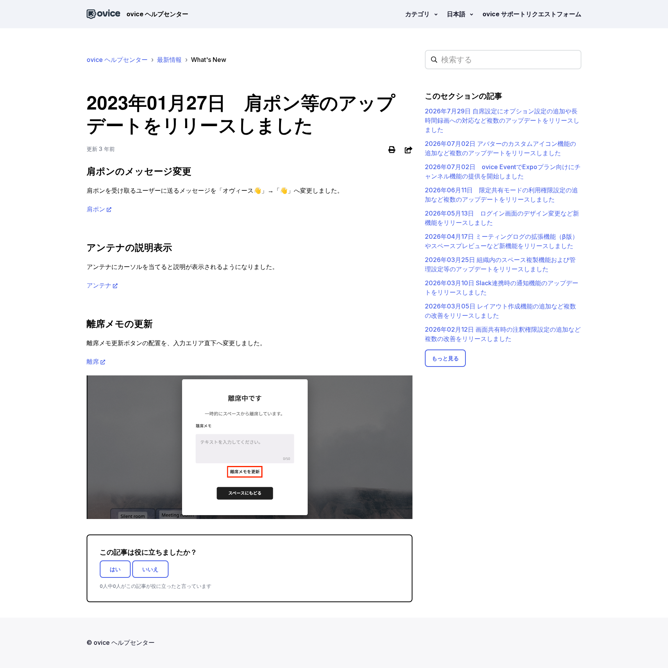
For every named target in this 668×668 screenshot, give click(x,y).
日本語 (457, 14)
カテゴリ (418, 14)
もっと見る (445, 358)
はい (115, 569)
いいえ (150, 569)
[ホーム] (103, 14)
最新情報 (169, 59)
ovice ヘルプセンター (117, 59)
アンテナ (99, 285)
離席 (93, 361)
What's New (208, 59)
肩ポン (96, 209)
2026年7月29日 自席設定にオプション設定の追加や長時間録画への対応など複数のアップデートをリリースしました (502, 120)
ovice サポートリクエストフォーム (531, 14)
